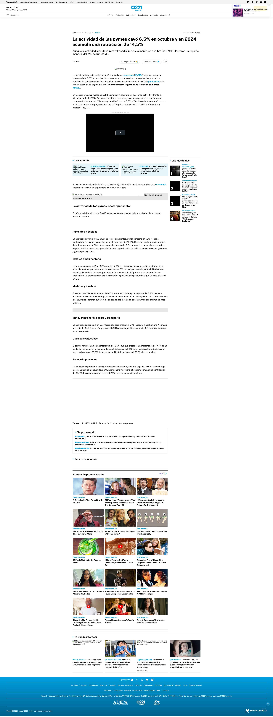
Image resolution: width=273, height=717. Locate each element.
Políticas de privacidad (133, 691)
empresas (128, 75)
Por (76, 61)
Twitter (142, 679)
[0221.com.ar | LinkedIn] (265, 2)
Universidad (131, 15)
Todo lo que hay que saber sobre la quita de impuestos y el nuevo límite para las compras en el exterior (118, 443)
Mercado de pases (96, 2)
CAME (76, 88)
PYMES (85, 423)
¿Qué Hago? (165, 15)
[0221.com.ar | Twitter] (257, 2)
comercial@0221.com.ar (222, 696)
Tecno (185, 685)
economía (161, 184)
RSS (158, 691)
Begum (178, 685)
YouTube (147, 679)
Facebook (137, 679)
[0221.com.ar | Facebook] (252, 2)
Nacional (88, 33)
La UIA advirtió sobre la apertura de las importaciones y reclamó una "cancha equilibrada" (115, 437)
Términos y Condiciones (113, 691)
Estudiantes (109, 2)
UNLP (72, 2)
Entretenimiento (195, 685)
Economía (104, 423)
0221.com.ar (77, 33)
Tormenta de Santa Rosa (28, 2)
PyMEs (138, 75)
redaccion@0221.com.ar (202, 696)
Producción (116, 423)
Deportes (138, 685)
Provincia (103, 685)
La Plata (110, 15)
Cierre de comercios (46, 2)
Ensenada (129, 685)
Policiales (119, 15)
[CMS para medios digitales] (256, 711)
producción (154, 81)
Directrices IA (149, 691)
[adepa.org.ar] (120, 702)
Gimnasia (119, 2)
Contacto (165, 691)
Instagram (132, 679)
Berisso (121, 685)
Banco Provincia (82, 2)
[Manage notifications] (268, 703)
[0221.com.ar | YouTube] (261, 2)
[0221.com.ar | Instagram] (248, 2)
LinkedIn (152, 679)
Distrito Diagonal (61, 2)
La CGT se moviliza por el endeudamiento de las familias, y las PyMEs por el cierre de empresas (119, 449)
